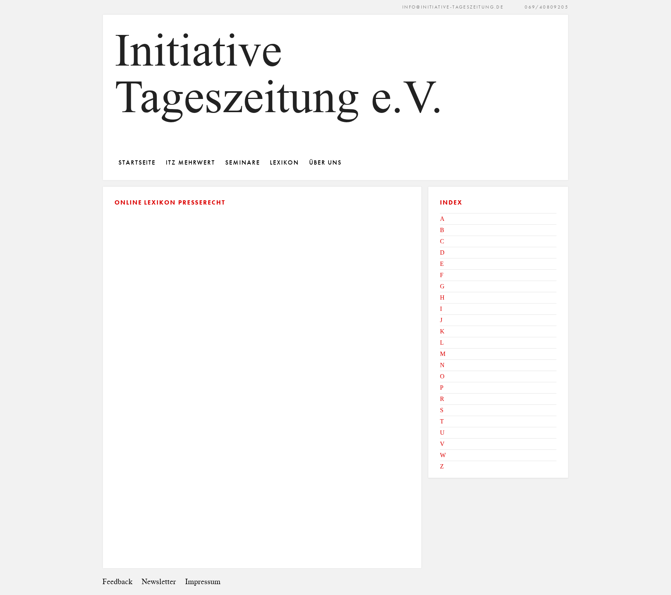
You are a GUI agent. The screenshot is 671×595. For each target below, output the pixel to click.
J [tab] (441, 320)
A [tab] (442, 218)
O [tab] (442, 376)
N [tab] (442, 365)
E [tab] (442, 263)
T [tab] (442, 421)
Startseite (137, 162)
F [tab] (441, 275)
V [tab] (442, 444)
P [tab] (441, 387)
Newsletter (159, 581)
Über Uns (325, 162)
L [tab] (442, 342)
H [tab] (442, 297)
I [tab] (441, 308)
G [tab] (442, 286)
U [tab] (442, 432)
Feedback (117, 581)
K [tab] (442, 331)
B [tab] (442, 230)
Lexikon (284, 162)
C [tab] (442, 241)
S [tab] (441, 410)
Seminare (242, 162)
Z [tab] (442, 466)
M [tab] (442, 353)
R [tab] (442, 399)
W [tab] (443, 455)
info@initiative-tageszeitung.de (453, 7)
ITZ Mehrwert (190, 162)
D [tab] (442, 252)
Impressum (203, 581)
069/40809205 (546, 7)
